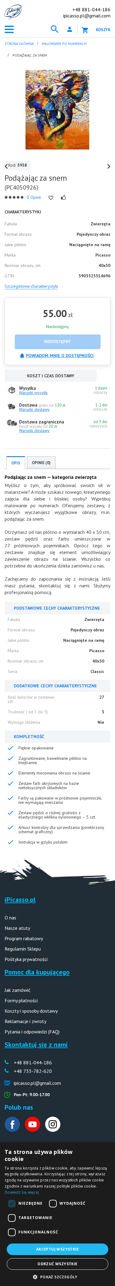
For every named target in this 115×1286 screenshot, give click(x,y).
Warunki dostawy (34, 409)
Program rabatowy (24, 938)
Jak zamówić (17, 990)
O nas (10, 918)
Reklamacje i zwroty (25, 1021)
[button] (57, 1276)
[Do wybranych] (50, 198)
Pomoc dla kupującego (37, 972)
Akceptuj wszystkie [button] (57, 1249)
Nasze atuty (17, 928)
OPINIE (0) (41, 462)
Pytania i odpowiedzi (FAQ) (32, 1032)
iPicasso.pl (20, 899)
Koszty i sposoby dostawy (31, 1011)
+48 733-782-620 (33, 1071)
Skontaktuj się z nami (36, 1044)
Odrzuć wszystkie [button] (57, 1263)
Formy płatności (21, 1000)
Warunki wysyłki (33, 392)
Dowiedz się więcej (22, 1192)
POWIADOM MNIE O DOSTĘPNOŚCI (60, 355)
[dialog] (57, 1214)
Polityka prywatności (26, 959)
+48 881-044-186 (91, 9)
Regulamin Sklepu (23, 949)
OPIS (15, 463)
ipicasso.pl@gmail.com (86, 16)
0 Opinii (34, 197)
